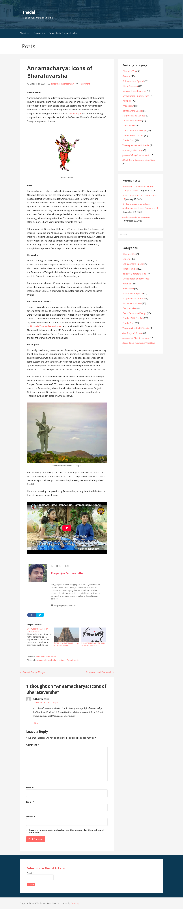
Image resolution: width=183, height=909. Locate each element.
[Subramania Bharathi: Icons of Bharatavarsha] (93, 634)
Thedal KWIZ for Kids (133, 135)
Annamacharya (43, 660)
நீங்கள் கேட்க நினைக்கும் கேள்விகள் (138, 160)
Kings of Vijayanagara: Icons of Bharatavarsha (66, 644)
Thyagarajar (75, 113)
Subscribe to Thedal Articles (63, 33)
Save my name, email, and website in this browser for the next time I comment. (66, 831)
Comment (32, 744)
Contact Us (39, 33)
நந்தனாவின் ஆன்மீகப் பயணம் (135, 155)
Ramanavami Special (132, 110)
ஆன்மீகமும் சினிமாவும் (132, 150)
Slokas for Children (132, 120)
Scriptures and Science (133, 115)
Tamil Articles (129, 125)
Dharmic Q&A (129, 71)
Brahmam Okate (58, 660)
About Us (24, 33)
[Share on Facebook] (31, 615)
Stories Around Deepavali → (100, 672)
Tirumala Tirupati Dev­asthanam (46, 326)
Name (30, 787)
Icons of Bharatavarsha (46, 656)
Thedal (28, 12)
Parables (126, 100)
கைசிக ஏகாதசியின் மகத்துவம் (136, 216)
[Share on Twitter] (40, 615)
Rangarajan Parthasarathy (62, 84)
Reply (35, 722)
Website (30, 816)
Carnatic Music (73, 660)
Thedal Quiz (128, 140)
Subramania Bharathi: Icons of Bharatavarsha (93, 644)
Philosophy (128, 105)
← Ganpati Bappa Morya (32, 672)
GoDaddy (75, 903)
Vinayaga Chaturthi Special (135, 145)
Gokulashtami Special (133, 81)
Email (30, 801)
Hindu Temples (130, 86)
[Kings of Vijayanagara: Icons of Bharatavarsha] (66, 634)
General (126, 76)
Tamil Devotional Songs (134, 130)
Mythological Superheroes (135, 95)
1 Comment (84, 84)
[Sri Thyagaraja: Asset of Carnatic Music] (40, 637)
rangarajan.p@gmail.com (65, 605)
